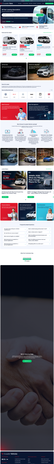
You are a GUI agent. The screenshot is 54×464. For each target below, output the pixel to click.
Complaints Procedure (44, 462)
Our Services (39, 3)
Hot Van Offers (26, 3)
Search (39, 14)
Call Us (49, 28)
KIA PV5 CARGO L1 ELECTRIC (26, 47)
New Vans (19, 3)
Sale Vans (34, 3)
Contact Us (27, 361)
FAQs (29, 460)
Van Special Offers (18, 460)
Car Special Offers (17, 462)
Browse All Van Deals (47, 32)
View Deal (14, 54)
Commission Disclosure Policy (46, 460)
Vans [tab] (2, 0)
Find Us (29, 462)
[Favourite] (16, 35)
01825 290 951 (51, 1)
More (43, 3)
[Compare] (15, 35)
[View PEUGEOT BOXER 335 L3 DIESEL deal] (10, 40)
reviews (9, 27)
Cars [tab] (5, 0)
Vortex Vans (31, 3)
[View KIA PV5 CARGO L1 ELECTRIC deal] (27, 40)
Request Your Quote (49, 3)
